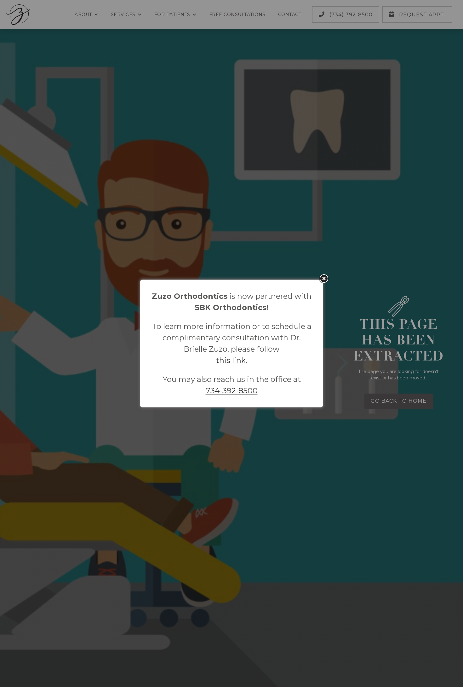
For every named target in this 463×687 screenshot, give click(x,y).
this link (231, 360)
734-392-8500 (232, 390)
